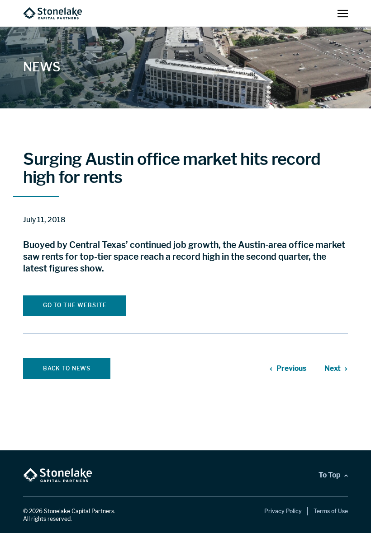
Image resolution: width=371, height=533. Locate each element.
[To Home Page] (52, 13)
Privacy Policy (283, 511)
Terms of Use (331, 511)
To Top (330, 475)
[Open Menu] (343, 13)
